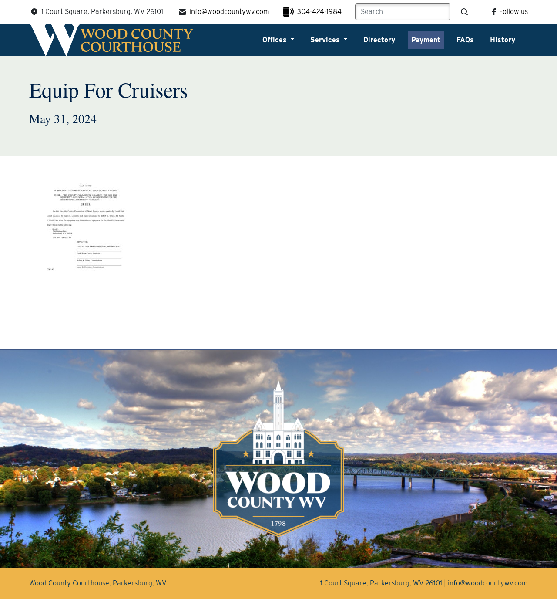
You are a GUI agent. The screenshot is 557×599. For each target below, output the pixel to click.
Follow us (513, 11)
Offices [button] (275, 40)
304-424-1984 (319, 11)
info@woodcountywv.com (229, 11)
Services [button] (326, 40)
